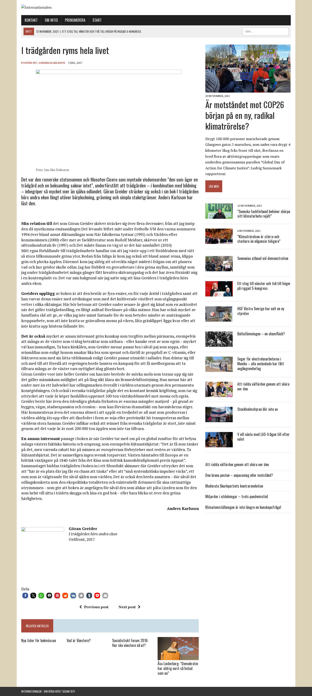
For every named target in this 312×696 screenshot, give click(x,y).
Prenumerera (75, 20)
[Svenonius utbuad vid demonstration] (219, 268)
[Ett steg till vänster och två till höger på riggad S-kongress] (219, 293)
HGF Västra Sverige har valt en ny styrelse (260, 311)
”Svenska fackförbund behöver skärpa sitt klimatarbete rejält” (263, 214)
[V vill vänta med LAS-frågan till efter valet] (219, 444)
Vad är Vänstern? (79, 640)
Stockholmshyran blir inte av (257, 409)
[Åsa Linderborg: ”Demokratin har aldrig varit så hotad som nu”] (178, 656)
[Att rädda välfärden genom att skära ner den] (219, 394)
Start (97, 20)
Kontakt (31, 20)
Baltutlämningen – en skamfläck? (261, 333)
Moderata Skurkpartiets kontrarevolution (234, 486)
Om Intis (51, 20)
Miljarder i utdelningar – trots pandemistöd (236, 496)
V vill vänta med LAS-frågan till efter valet (263, 437)
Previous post (96, 606)
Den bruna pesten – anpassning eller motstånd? (239, 475)
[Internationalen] (156, 8)
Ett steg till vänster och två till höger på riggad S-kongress (264, 286)
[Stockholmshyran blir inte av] (219, 419)
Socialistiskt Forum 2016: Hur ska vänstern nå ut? (130, 643)
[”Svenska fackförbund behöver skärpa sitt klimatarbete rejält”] (219, 215)
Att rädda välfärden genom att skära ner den (263, 386)
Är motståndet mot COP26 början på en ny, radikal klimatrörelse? (244, 115)
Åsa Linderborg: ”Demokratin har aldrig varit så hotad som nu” (178, 668)
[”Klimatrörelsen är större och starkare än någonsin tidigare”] (219, 240)
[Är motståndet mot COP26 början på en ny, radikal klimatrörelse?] (248, 89)
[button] (25, 595)
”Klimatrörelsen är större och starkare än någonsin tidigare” (258, 239)
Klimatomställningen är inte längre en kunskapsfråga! (243, 507)
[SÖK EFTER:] (265, 31)
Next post (127, 606)
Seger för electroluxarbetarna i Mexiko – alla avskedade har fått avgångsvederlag (260, 363)
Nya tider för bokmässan (38, 640)
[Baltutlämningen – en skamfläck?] (219, 343)
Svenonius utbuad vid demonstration (262, 258)
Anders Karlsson (51, 62)
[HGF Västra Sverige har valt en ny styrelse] (219, 318)
